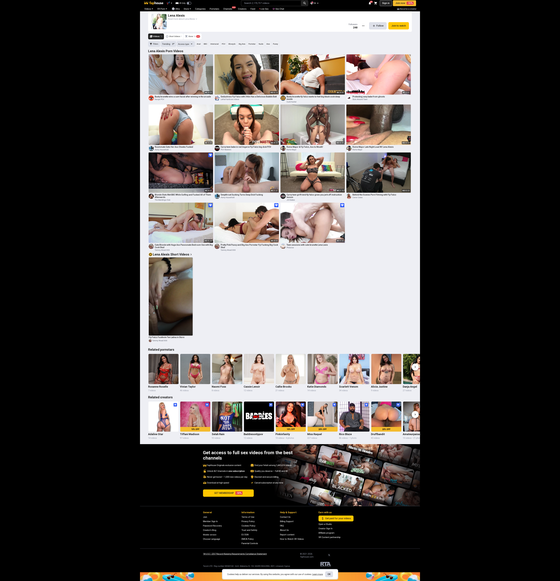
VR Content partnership (329, 537)
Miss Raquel (314, 434)
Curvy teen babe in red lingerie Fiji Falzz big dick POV (246, 147)
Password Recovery (212, 526)
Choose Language (211, 539)
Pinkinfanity (282, 434)
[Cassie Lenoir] (259, 369)
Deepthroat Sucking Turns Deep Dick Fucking (242, 195)
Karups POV (159, 99)
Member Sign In (210, 521)
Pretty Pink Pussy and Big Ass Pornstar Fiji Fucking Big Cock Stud (249, 246)
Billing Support (287, 521)
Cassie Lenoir (252, 386)
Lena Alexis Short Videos (171, 254)
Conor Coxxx (357, 197)
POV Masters (226, 150)
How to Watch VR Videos (292, 539)
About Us (284, 530)
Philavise (290, 248)
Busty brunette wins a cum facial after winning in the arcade (183, 96)
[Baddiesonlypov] (259, 416)
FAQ (282, 526)
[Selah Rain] (227, 416)
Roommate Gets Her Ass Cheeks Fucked (174, 147)
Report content (287, 534)
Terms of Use (248, 517)
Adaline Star (155, 434)
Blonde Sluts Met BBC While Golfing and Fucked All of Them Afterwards (183, 196)
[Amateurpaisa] (418, 416)
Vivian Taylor (188, 386)
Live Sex (264, 9)
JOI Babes (291, 200)
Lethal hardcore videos (230, 99)
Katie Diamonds (316, 386)
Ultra (177, 9)
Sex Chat (279, 9)
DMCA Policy (248, 539)
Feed (253, 9)
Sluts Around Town (360, 99)
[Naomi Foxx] (227, 369)
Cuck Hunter (291, 102)
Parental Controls (250, 543)
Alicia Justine (379, 386)
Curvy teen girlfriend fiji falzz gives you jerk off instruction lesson (314, 196)
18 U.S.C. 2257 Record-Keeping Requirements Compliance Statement (235, 554)
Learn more (317, 574)
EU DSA (245, 534)
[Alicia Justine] (386, 369)
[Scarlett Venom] (354, 369)
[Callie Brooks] (290, 369)
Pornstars (214, 9)
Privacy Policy (248, 521)
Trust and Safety (249, 530)
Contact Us (285, 517)
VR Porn (161, 9)
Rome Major (291, 150)
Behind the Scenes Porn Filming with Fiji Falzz (374, 195)
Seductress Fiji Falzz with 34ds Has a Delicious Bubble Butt (249, 96)
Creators (242, 9)
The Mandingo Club (162, 200)
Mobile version (209, 534)
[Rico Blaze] (354, 416)
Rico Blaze (345, 434)
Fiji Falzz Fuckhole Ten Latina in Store (166, 337)
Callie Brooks (283, 386)
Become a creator (408, 9)
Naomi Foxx (219, 386)
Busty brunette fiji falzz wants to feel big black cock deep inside (313, 97)
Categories (200, 9)
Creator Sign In (325, 528)
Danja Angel (410, 386)
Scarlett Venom (348, 386)
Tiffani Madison (189, 434)
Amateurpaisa (411, 434)
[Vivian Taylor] (195, 369)
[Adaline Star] (163, 416)
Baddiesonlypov (253, 434)
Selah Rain (218, 434)
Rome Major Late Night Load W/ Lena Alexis (373, 147)
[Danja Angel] (418, 369)
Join (205, 517)
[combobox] (271, 3)
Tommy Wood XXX (162, 250)
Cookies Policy (248, 526)
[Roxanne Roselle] (163, 369)
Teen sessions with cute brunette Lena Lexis (307, 245)
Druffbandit (378, 434)
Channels (229, 8)
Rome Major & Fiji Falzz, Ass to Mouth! (305, 147)
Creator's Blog (209, 530)
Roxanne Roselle (158, 386)
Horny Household (162, 150)
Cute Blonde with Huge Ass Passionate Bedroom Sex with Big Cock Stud (184, 246)
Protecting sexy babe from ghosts (368, 96)
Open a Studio (325, 524)
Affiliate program (326, 533)
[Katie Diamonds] (322, 369)
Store (186, 9)
